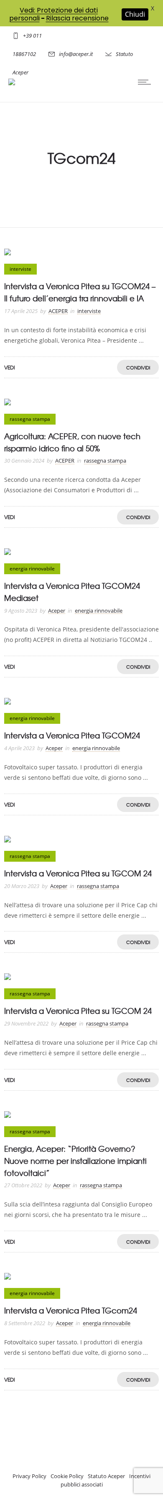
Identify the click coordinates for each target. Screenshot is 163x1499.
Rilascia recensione (77, 18)
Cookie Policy (67, 1476)
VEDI (9, 367)
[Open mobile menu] (146, 82)
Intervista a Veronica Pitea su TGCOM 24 (78, 873)
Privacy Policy (29, 1476)
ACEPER (58, 311)
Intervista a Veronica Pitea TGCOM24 (72, 735)
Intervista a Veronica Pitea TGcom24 (70, 1310)
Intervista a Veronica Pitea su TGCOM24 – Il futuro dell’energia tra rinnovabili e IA (79, 292)
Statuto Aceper (106, 1476)
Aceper (56, 610)
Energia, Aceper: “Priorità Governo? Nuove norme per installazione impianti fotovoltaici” (75, 1160)
